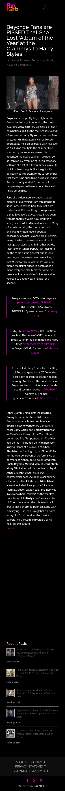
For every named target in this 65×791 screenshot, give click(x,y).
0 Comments (23, 64)
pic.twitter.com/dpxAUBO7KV (34, 302)
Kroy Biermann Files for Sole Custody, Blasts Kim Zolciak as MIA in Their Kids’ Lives (35, 693)
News (9, 64)
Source (10, 528)
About (21, 762)
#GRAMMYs (30, 331)
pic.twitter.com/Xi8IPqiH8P (39, 344)
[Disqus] (32, 579)
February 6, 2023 (47, 398)
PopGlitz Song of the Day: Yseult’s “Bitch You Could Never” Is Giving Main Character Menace (36, 652)
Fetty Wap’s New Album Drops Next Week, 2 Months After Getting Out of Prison (34, 733)
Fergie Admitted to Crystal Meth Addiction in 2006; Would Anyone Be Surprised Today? (37, 673)
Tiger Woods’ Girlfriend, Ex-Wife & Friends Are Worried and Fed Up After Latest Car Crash (37, 713)
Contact (38, 762)
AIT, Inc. (42, 786)
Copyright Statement (30, 771)
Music (50, 60)
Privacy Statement (30, 766)
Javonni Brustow (20, 60)
